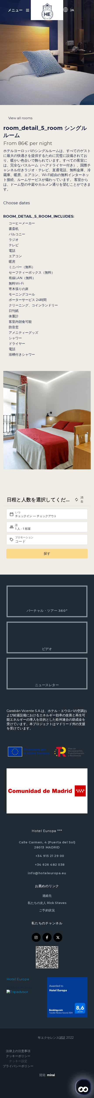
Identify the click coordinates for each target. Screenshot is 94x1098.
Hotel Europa (18, 979)
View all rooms (20, 118)
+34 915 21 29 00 (50, 856)
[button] (7, 420)
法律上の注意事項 (18, 1051)
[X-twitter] (58, 937)
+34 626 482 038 (50, 865)
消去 (81, 499)
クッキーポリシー (18, 1056)
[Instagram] (36, 937)
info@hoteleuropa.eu (47, 873)
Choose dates (16, 203)
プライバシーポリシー (18, 1066)
